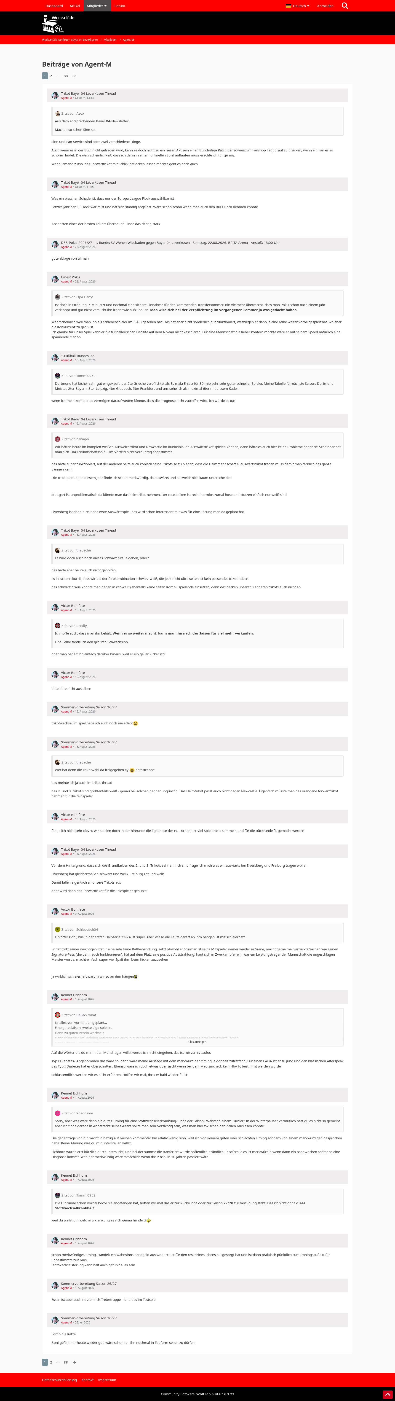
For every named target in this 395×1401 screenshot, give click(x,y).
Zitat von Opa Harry (77, 297)
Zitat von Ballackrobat (78, 1015)
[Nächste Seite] (74, 75)
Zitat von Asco (72, 113)
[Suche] (345, 5)
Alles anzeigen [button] (197, 1042)
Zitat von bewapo (75, 439)
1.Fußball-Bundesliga (77, 355)
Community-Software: (197, 1394)
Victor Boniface (73, 605)
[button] (298, 5)
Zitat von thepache (76, 550)
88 (66, 75)
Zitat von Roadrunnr (77, 1113)
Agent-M (66, 98)
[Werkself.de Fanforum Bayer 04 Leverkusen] (197, 24)
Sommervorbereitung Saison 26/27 (89, 707)
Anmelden (325, 5)
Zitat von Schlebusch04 (79, 929)
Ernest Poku (70, 277)
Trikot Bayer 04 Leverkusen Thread (88, 93)
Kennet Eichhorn (74, 994)
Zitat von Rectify (74, 625)
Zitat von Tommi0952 (78, 375)
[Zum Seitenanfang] (388, 1394)
